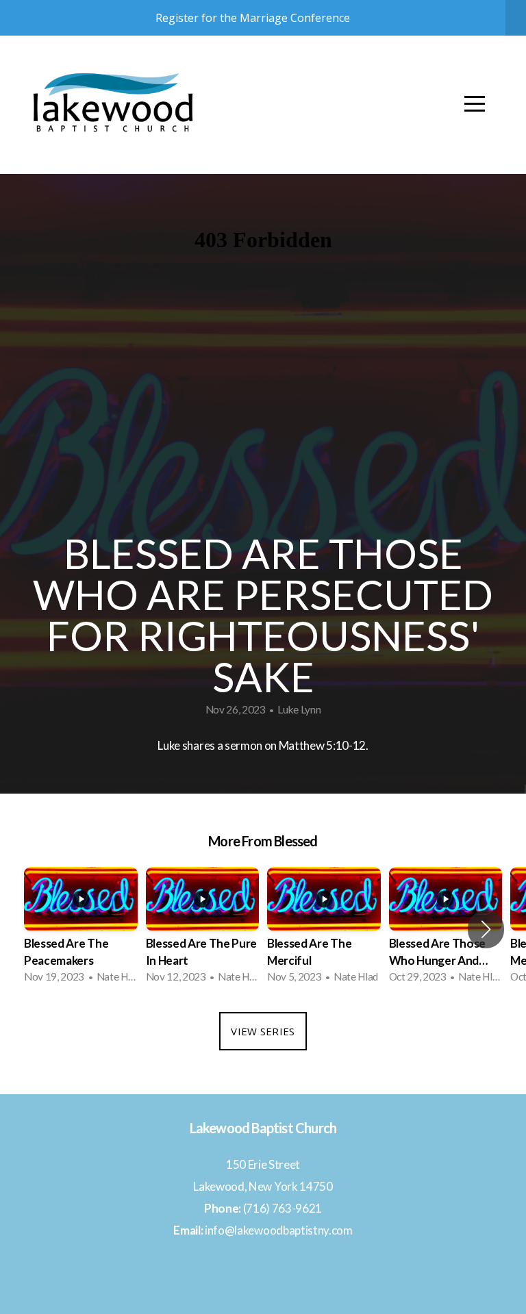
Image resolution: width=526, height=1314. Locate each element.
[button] (486, 929)
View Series (263, 1031)
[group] (81, 929)
